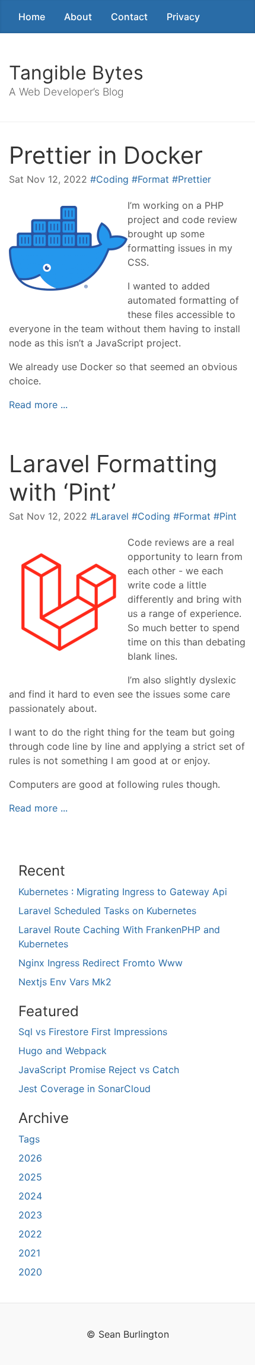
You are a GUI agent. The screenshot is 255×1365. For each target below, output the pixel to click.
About (78, 17)
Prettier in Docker (106, 155)
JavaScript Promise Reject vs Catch (98, 1070)
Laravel (112, 516)
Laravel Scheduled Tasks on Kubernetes (107, 911)
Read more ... (38, 405)
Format (153, 179)
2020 (30, 1272)
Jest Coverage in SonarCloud (84, 1088)
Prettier (194, 179)
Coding (112, 179)
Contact (129, 17)
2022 (30, 1234)
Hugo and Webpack (62, 1051)
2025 (30, 1177)
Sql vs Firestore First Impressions (92, 1032)
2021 (29, 1253)
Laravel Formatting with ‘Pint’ (113, 478)
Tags (29, 1139)
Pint (228, 516)
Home (31, 17)
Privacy (183, 17)
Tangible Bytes (76, 72)
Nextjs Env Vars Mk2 (64, 982)
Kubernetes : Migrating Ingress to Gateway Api (122, 892)
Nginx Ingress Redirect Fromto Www (100, 963)
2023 (30, 1215)
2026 (30, 1158)
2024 (30, 1196)
